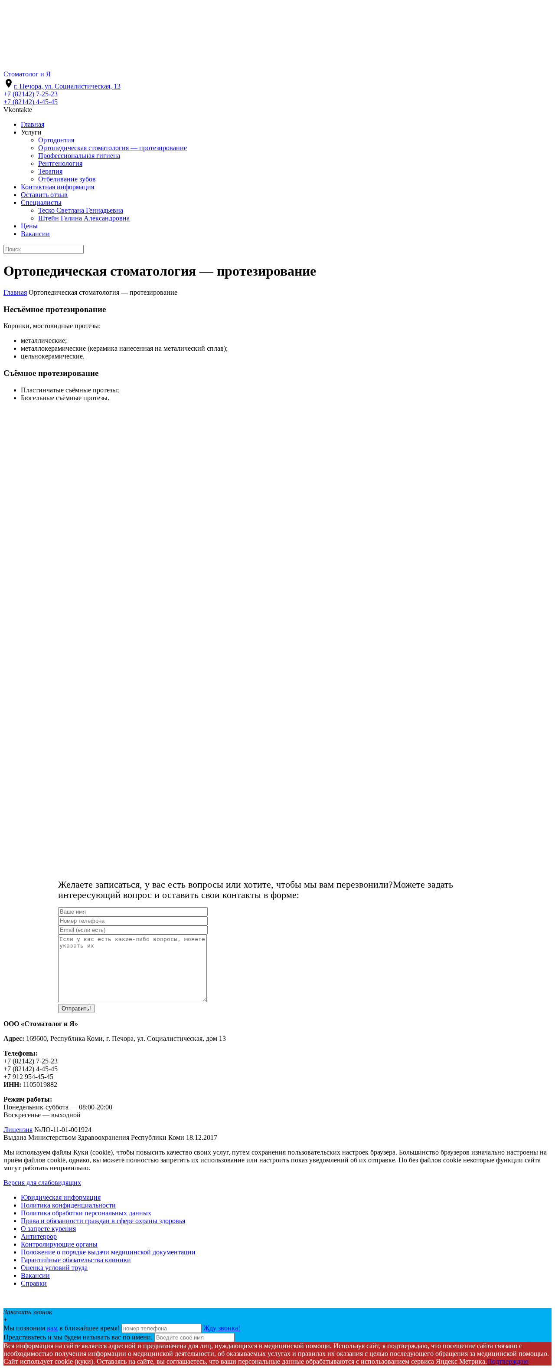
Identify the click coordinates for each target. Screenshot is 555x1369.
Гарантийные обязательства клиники (76, 1260)
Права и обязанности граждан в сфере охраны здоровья (103, 1220)
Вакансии (35, 1275)
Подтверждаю (508, 1361)
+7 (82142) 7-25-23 (30, 94)
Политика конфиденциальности (68, 1205)
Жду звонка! (221, 1328)
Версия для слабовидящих (42, 1182)
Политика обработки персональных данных (86, 1213)
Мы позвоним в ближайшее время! (62, 1328)
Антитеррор (39, 1236)
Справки (34, 1283)
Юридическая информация (61, 1197)
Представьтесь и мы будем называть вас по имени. (78, 1337)
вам (52, 1328)
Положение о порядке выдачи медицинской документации (108, 1252)
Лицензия (18, 1129)
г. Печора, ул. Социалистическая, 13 (67, 86)
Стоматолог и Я (27, 74)
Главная (15, 292)
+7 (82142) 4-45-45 (30, 101)
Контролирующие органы (59, 1244)
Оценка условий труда (54, 1267)
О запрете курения (48, 1228)
